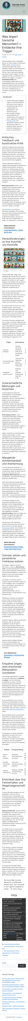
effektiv (9, 209)
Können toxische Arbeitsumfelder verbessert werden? (13, 930)
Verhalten (13, 65)
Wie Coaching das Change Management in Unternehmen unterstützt (10, 953)
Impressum (19, 1017)
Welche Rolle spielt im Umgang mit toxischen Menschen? (13, 936)
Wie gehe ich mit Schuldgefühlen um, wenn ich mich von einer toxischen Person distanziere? (13, 925)
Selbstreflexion (12, 933)
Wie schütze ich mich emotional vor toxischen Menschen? (12, 913)
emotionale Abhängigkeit (16, 709)
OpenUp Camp (18, 5)
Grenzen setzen (11, 120)
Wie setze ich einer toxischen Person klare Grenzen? (12, 909)
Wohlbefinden (6, 528)
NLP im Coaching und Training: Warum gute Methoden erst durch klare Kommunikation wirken (13, 980)
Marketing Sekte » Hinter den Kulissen (13, 1006)
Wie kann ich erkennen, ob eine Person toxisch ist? (12, 900)
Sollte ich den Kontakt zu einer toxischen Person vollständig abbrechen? (12, 918)
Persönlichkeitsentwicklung (12, 944)
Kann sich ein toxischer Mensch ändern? (12, 904)
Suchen (4, 963)
